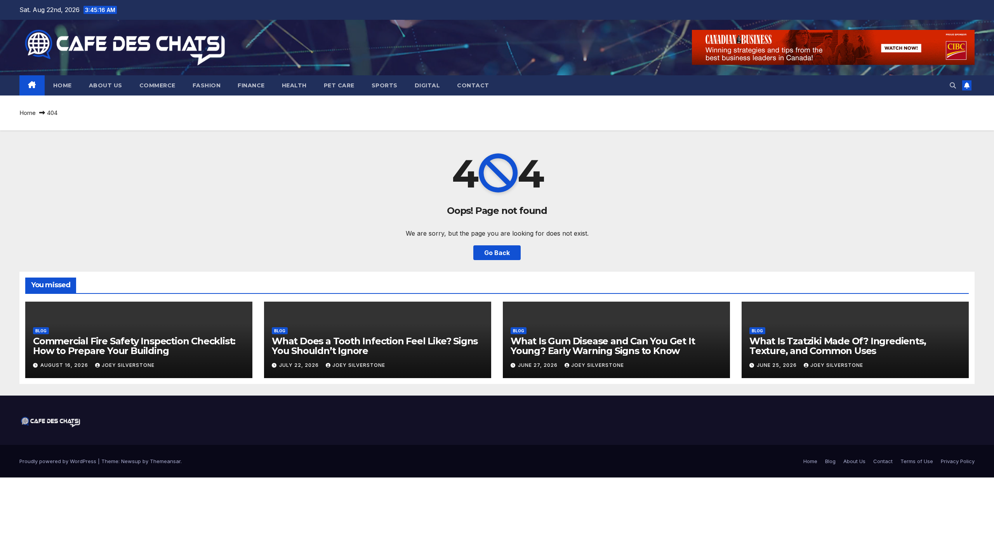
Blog (41, 330)
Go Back (497, 253)
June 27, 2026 (538, 365)
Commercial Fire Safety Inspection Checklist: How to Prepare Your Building (134, 345)
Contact (473, 85)
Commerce (157, 85)
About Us (105, 85)
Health (294, 85)
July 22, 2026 (299, 365)
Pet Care (339, 85)
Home (62, 85)
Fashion (207, 85)
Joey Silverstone (128, 365)
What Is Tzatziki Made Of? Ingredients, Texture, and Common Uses (837, 345)
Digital (427, 85)
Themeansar (165, 461)
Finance (251, 85)
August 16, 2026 (65, 365)
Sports (385, 85)
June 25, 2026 (777, 365)
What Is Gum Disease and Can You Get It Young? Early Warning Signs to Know (603, 345)
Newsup (131, 461)
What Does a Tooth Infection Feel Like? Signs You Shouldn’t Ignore (375, 345)
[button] (953, 85)
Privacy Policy (958, 461)
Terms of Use (916, 461)
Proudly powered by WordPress (58, 461)
